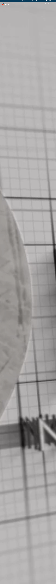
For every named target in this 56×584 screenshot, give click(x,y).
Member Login (33, 0)
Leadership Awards (51, 3)
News (42, 3)
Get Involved (33, 3)
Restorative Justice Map (50, 5)
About (21, 3)
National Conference (27, 3)
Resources (38, 3)
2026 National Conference (26, 0)
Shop (40, 0)
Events (46, 3)
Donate (37, 0)
